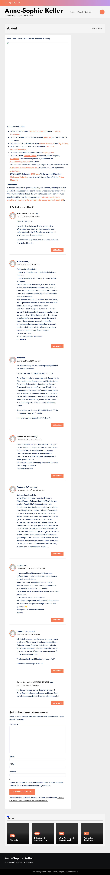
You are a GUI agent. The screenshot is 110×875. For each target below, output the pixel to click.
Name (12, 756)
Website (12, 772)
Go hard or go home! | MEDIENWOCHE (33, 682)
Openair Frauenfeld (47, 143)
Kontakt (88, 12)
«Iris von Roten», (30, 156)
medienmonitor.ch (25, 200)
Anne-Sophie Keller (34, 10)
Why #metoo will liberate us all (66, 839)
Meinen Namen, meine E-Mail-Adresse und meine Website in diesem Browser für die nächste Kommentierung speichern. (36, 784)
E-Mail (12, 764)
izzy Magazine (48, 153)
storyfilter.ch (12, 200)
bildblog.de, (37, 200)
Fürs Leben (15, 840)
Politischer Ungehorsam (89, 839)
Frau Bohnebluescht (25, 213)
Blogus (61, 872)
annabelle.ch (55, 197)
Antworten (57, 250)
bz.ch (58, 200)
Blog (12, 836)
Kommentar (14, 724)
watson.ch (45, 197)
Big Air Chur (63, 143)
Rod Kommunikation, (38, 131)
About (80, 12)
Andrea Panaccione (25, 436)
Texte (72, 12)
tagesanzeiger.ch (48, 200)
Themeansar (73, 872)
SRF (62, 200)
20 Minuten (35, 174)
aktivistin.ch (15, 171)
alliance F (47, 137)
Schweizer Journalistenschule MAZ (24, 168)
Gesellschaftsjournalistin (20, 162)
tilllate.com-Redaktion (19, 177)
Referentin (14, 159)
